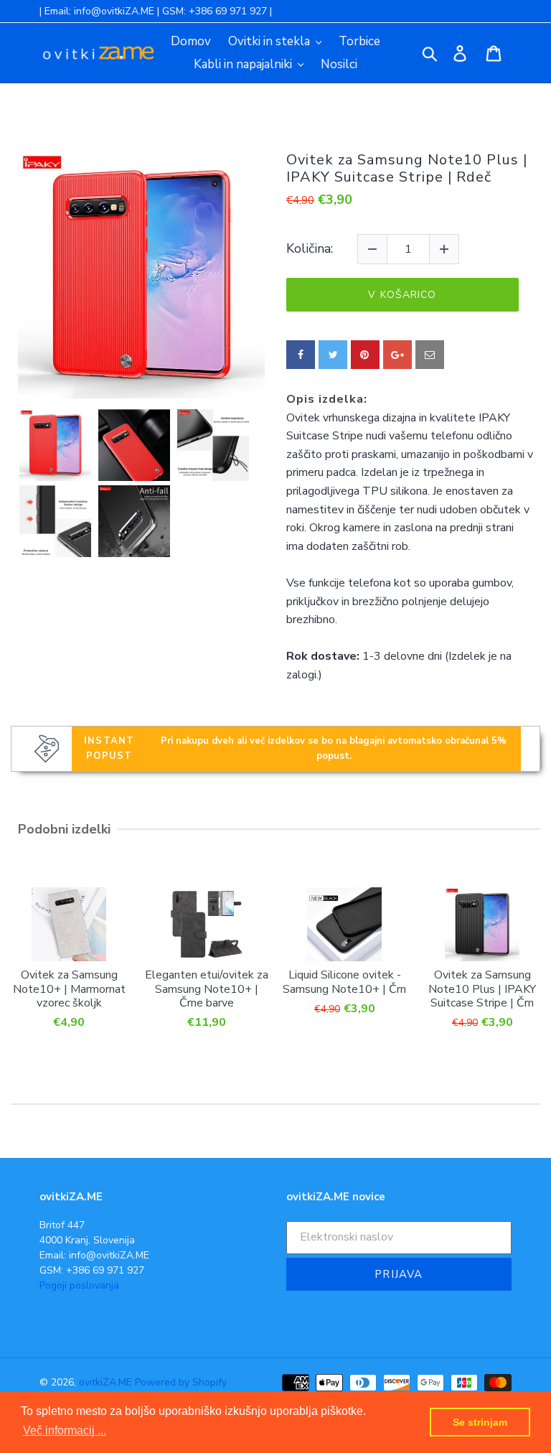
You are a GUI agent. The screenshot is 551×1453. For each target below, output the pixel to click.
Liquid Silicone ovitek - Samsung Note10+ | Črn (344, 981)
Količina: (309, 249)
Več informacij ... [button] (64, 1430)
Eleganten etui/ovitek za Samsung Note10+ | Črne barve (206, 988)
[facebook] (300, 354)
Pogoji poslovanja (79, 1285)
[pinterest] (365, 354)
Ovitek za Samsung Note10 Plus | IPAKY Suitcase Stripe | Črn (482, 988)
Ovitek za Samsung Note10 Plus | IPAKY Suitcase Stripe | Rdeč (406, 168)
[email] (429, 354)
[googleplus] (397, 354)
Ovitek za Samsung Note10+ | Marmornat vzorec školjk (69, 988)
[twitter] (333, 354)
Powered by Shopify (181, 1382)
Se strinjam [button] (480, 1422)
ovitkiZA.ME (105, 1382)
